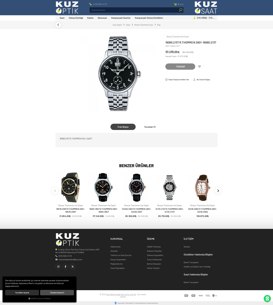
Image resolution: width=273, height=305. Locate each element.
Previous (55, 190)
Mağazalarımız (116, 264)
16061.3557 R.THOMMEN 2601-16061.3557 (103, 210)
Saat (62, 18)
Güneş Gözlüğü (76, 18)
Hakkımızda (115, 246)
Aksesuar (102, 18)
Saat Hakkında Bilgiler (196, 274)
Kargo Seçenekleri (118, 259)
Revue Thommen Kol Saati (70, 205)
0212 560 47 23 (65, 256)
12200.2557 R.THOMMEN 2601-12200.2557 (136, 210)
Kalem (90, 18)
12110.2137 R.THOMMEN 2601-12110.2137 (169, 210)
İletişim (187, 246)
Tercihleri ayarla (22, 292)
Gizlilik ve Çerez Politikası (41, 298)
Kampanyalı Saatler (121, 18)
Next (218, 190)
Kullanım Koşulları (154, 251)
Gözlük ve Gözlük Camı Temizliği (197, 266)
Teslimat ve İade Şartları (121, 255)
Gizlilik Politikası (154, 246)
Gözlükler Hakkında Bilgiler (198, 254)
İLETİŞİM (189, 238)
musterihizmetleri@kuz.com (70, 259)
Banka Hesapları (154, 264)
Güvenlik (114, 251)
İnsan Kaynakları (117, 268)
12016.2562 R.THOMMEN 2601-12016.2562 (202, 210)
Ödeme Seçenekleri (155, 255)
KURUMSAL (116, 238)
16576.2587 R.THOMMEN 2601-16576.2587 (70, 210)
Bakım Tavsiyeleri (191, 262)
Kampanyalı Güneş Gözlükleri (149, 18)
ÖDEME (151, 238)
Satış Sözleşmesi (154, 259)
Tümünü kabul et (57, 292)
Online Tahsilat (153, 268)
